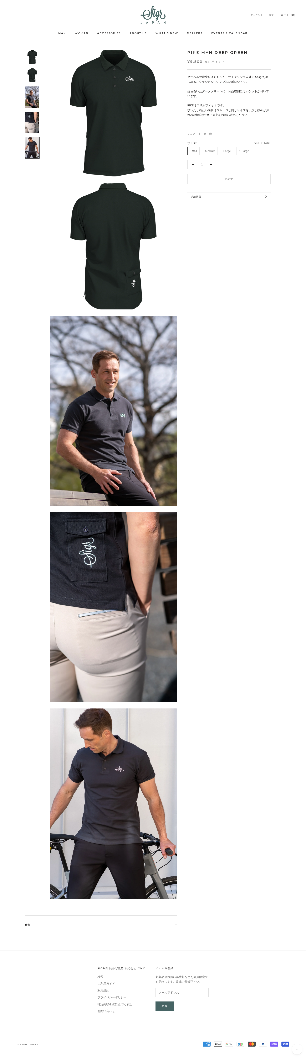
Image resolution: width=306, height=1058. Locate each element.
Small (193, 151)
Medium (210, 151)
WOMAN (81, 33)
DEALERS (195, 33)
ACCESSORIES (109, 33)
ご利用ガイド (106, 984)
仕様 (28, 924)
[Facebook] (199, 134)
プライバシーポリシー (112, 997)
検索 (271, 15)
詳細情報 (196, 196)
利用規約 (103, 991)
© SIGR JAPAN (28, 1044)
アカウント (257, 15)
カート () (288, 14)
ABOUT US (138, 33)
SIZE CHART (262, 143)
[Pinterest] (210, 134)
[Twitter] (205, 134)
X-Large (244, 151)
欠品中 (228, 178)
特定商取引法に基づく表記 (114, 1004)
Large (227, 151)
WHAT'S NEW (166, 33)
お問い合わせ (106, 1011)
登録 (165, 1006)
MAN (62, 33)
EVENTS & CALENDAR (229, 33)
